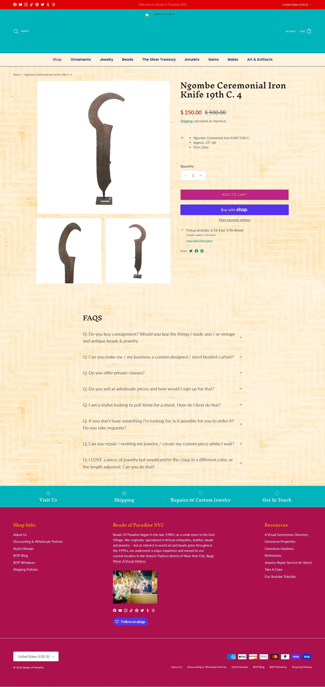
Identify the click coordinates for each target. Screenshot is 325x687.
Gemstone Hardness (279, 549)
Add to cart (234, 195)
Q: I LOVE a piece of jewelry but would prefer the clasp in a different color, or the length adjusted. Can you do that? (158, 463)
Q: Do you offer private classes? (114, 372)
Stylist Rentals (23, 549)
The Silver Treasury (159, 59)
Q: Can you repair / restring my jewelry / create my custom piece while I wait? (158, 443)
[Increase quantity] (202, 175)
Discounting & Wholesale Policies (38, 541)
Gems (213, 59)
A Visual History (134, 561)
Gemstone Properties (280, 541)
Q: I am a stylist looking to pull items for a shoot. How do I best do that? (152, 404)
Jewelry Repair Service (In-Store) (288, 562)
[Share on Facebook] (196, 251)
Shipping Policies (25, 569)
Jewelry (106, 59)
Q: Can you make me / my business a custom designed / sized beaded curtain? (158, 356)
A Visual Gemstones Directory (286, 535)
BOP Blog (20, 555)
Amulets (192, 59)
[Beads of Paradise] (162, 31)
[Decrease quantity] (184, 175)
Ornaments (81, 59)
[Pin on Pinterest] (202, 251)
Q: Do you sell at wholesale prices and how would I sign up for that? (148, 388)
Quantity (187, 166)
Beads (127, 59)
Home (16, 74)
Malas (233, 59)
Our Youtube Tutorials (280, 576)
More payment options (234, 220)
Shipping (186, 121)
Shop (57, 59)
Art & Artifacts (260, 59)
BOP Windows (24, 562)
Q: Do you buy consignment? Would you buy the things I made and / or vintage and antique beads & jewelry (159, 337)
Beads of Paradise (33, 667)
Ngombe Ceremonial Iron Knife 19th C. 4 (48, 74)
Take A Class (274, 569)
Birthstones (273, 555)
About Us (20, 535)
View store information (199, 241)
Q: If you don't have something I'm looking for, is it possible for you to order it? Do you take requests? (158, 424)
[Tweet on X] (191, 251)
